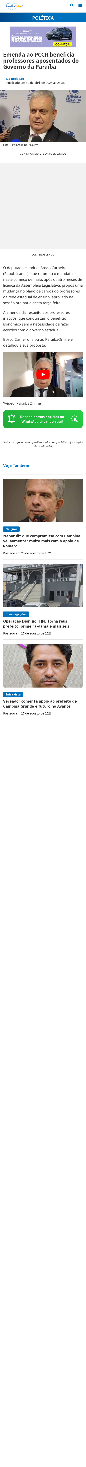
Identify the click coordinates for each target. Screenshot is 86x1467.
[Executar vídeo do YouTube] (43, 374)
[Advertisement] (43, 206)
